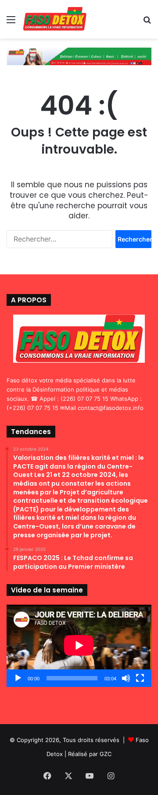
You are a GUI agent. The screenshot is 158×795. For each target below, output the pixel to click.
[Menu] (11, 22)
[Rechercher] (147, 22)
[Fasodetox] (79, 55)
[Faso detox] (54, 19)
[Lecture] (18, 678)
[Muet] (126, 678)
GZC (105, 753)
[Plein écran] (140, 678)
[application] (79, 646)
